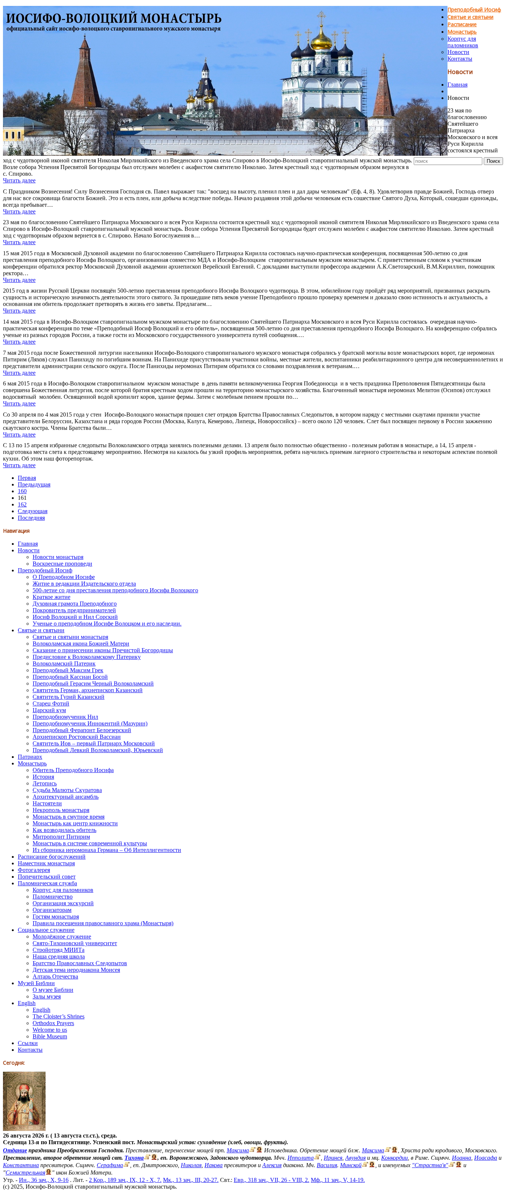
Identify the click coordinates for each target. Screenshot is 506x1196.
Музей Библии (36, 983)
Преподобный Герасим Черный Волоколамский (93, 683)
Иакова (213, 1165)
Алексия (272, 1165)
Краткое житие (51, 597)
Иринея (333, 1158)
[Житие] (387, 1150)
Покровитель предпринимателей (74, 610)
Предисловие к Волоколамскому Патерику (87, 657)
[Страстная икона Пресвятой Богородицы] (451, 1165)
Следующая (32, 511)
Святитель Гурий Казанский (68, 697)
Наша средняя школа (59, 956)
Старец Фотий (51, 703)
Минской (351, 1165)
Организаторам (52, 910)
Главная (457, 84)
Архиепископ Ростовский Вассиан (77, 737)
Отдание (15, 1150)
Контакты (459, 58)
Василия (327, 1165)
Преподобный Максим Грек (68, 670)
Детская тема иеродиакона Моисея (76, 970)
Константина (21, 1165)
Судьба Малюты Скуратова (67, 790)
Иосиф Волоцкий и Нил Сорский (75, 617)
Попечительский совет (47, 876)
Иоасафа (485, 1158)
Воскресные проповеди (62, 563)
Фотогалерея (34, 870)
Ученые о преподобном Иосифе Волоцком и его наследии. (107, 623)
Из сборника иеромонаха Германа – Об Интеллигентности (107, 850)
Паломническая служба (47, 883)
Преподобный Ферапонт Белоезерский (82, 730)
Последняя (31, 518)
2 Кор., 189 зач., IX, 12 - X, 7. (125, 1180)
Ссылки (28, 1043)
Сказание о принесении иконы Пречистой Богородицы (103, 650)
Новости (458, 52)
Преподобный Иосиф (474, 9)
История (43, 777)
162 (22, 504)
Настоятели (47, 803)
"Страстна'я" (430, 1165)
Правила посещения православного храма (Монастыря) (103, 923)
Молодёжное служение (62, 936)
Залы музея (47, 996)
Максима (238, 1150)
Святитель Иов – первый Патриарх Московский (94, 743)
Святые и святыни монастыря (70, 637)
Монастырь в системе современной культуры (90, 843)
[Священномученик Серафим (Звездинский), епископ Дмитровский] (126, 1165)
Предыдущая (34, 484)
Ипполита (300, 1158)
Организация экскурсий (63, 903)
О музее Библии (53, 990)
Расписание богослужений (52, 856)
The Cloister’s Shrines (58, 1016)
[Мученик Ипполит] (317, 1158)
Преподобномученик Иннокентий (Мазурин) (90, 723)
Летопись (45, 783)
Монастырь (462, 31)
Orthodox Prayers (53, 1023)
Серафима (110, 1165)
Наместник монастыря (46, 863)
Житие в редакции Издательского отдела (84, 583)
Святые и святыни (470, 16)
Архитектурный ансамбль (66, 797)
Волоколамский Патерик (64, 663)
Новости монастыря (58, 557)
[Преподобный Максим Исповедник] (252, 1150)
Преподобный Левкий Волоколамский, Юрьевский (98, 750)
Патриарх (30, 757)
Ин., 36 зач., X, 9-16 (44, 1180)
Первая (27, 478)
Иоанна (461, 1158)
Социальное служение (46, 930)
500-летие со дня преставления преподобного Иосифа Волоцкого (115, 590)
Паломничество (53, 896)
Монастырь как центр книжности (75, 823)
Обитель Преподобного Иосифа (73, 770)
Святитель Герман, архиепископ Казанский (88, 690)
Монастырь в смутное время (68, 816)
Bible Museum (50, 1036)
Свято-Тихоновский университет (75, 943)
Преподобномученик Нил (65, 717)
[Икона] (24, 1129)
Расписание (462, 24)
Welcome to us (50, 1030)
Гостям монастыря (56, 916)
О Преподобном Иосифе (64, 577)
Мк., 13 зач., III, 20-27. (191, 1180)
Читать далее (19, 180)
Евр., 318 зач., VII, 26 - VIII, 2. (271, 1180)
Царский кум (49, 710)
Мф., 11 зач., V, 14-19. (338, 1180)
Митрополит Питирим (61, 836)
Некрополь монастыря (61, 810)
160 (22, 491)
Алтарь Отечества (55, 976)
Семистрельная (25, 1172)
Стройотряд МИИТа (58, 950)
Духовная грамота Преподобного (75, 603)
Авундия (355, 1158)
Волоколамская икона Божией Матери (81, 643)
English (27, 1003)
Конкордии (394, 1158)
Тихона (134, 1158)
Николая (191, 1165)
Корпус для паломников (462, 42)
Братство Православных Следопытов (80, 963)
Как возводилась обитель (64, 830)
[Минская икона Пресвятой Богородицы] (365, 1165)
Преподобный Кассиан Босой (70, 677)
